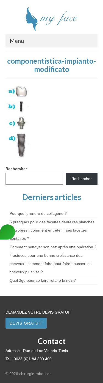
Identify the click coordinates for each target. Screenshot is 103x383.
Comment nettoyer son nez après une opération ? (53, 247)
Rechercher (16, 169)
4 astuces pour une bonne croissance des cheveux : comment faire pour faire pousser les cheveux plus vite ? (50, 263)
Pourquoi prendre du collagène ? (38, 213)
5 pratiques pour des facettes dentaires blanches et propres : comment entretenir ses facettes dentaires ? (52, 230)
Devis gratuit (26, 323)
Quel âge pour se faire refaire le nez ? (43, 280)
